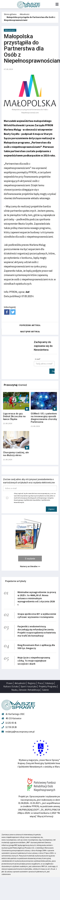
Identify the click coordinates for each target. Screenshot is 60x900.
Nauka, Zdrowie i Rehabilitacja (25, 689)
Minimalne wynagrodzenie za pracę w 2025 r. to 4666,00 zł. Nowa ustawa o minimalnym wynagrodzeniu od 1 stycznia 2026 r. (37, 598)
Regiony (32, 683)
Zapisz (53, 371)
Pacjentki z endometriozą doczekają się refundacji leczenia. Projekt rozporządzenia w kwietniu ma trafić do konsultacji (37, 631)
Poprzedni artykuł (30, 325)
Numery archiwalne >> (30, 566)
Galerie (45, 689)
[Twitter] (13, 312)
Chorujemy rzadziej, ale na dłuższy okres (16, 454)
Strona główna (10, 14)
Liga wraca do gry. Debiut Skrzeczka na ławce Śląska (14, 416)
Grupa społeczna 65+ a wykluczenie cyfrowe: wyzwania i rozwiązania (37, 615)
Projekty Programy (48, 686)
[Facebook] (7, 312)
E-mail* (37, 359)
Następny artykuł (30, 331)
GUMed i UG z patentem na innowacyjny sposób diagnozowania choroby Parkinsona (44, 417)
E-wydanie (30, 558)
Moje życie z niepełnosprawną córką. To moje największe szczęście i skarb (34, 660)
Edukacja (49, 683)
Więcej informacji (45, 816)
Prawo (9, 683)
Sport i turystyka (29, 686)
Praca (40, 683)
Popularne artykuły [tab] (15, 581)
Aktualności (24, 14)
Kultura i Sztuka (10, 686)
